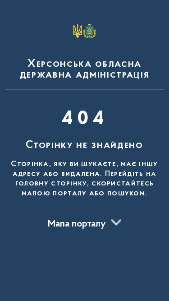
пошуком (126, 194)
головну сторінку (51, 184)
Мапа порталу (77, 224)
